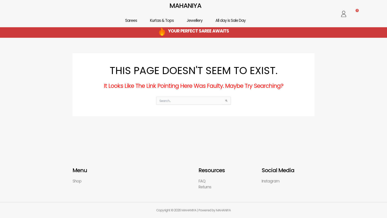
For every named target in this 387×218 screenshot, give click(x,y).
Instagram (271, 181)
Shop (77, 181)
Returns (205, 187)
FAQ (202, 181)
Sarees (131, 20)
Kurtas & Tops (162, 20)
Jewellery (195, 20)
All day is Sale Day (230, 20)
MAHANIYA (185, 5)
